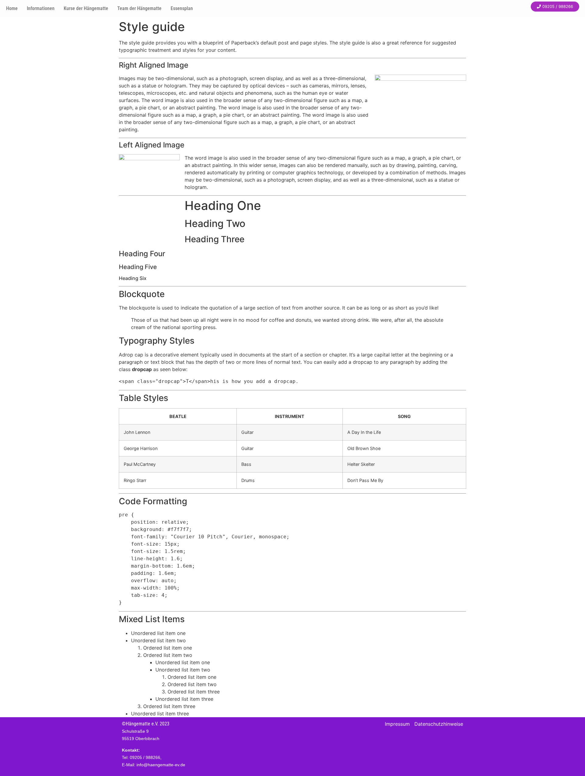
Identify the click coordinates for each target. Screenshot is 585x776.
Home (12, 8)
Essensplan (182, 8)
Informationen (41, 8)
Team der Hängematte (139, 8)
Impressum (397, 724)
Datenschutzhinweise (438, 724)
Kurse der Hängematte (86, 8)
